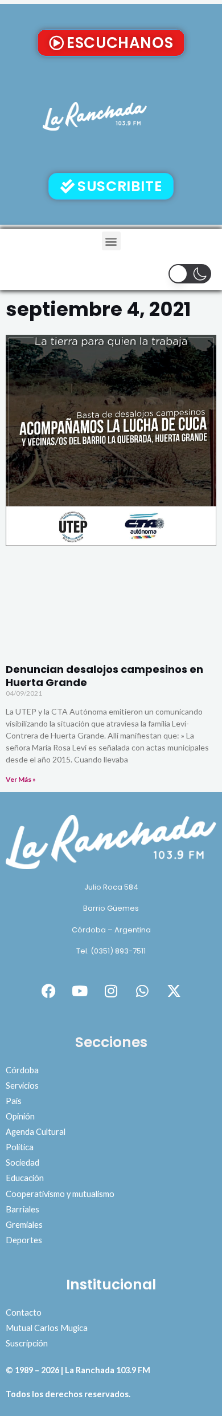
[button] (111, 241)
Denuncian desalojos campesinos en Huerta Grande (104, 675)
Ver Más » (21, 779)
